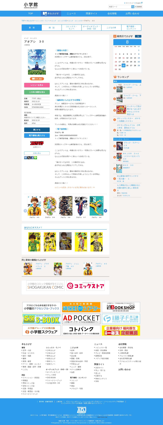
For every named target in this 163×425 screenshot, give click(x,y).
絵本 (72, 350)
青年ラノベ (51, 361)
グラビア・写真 (77, 388)
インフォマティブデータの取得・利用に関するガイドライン (81, 403)
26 (127, 66)
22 (139, 62)
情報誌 (25, 380)
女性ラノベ (51, 364)
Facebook (32, 157)
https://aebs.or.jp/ (102, 417)
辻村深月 (129, 87)
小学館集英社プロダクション (132, 130)
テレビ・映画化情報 (102, 353)
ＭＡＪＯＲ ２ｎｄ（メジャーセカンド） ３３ (132, 156)
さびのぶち (126, 195)
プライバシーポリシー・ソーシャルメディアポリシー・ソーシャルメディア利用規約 (95, 401)
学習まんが (76, 364)
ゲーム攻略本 (76, 369)
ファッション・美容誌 (31, 378)
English (138, 3)
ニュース (98, 344)
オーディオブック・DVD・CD (57, 369)
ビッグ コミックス (75, 21)
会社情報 (122, 344)
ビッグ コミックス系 (59, 21)
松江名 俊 (120, 181)
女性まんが (51, 358)
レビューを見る (37, 85)
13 (131, 58)
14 (135, 58)
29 (139, 66)
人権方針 (59, 401)
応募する (98, 376)
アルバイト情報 (125, 356)
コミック (74, 380)
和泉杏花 (124, 193)
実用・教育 (27, 361)
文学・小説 (27, 350)
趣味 (24, 358)
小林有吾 (27, 45)
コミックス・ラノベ (43, 21)
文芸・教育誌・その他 (31, 391)
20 (131, 62)
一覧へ (138, 36)
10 (120, 58)
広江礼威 (126, 148)
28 (135, 66)
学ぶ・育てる (100, 370)
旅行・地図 (27, 356)
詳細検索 (139, 6)
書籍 (23, 348)
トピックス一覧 (101, 348)
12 (127, 58)
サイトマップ (130, 3)
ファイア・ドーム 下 (132, 95)
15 (139, 58)
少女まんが (51, 353)
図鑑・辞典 (75, 358)
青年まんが (51, 356)
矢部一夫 (123, 132)
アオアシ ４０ (101, 264)
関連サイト (99, 364)
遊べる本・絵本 (77, 353)
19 (127, 62)
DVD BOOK (51, 378)
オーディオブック (53, 372)
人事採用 (123, 353)
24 (120, 66)
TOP (23, 21)
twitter (28, 157)
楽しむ (97, 373)
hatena (25, 157)
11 (124, 58)
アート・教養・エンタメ (32, 364)
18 (124, 62)
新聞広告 (98, 356)
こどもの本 (74, 348)
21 (135, 62)
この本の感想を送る (37, 92)
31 (120, 69)
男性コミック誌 (28, 383)
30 (116, 69)
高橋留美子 (126, 167)
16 (116, 62)
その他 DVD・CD (53, 383)
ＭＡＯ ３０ (128, 165)
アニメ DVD (51, 375)
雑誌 (23, 375)
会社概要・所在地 (126, 348)
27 (131, 66)
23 (116, 66)
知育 (72, 372)
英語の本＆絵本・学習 (79, 361)
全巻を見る (37, 153)
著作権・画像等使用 (46, 401)
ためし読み (37, 78)
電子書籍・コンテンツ (78, 378)
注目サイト (99, 368)
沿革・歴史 (124, 350)
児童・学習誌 (28, 388)
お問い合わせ (124, 369)
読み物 (73, 356)
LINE (35, 157)
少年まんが (51, 350)
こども (25, 369)
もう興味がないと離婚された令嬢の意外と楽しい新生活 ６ (128, 188)
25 (124, 66)
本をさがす (30, 21)
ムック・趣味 (76, 367)
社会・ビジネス (28, 353)
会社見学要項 (125, 358)
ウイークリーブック (30, 394)
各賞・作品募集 (101, 350)
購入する (36, 130)
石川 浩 (123, 135)
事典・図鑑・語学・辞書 (32, 367)
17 (120, 62)
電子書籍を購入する (37, 135)
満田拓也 (125, 161)
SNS (97, 381)
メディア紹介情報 (102, 358)
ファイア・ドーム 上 (132, 85)
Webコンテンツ (101, 379)
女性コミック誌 (28, 386)
